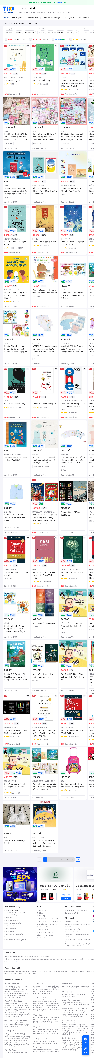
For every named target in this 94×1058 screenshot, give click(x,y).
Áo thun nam (37, 1000)
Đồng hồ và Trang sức (71, 1000)
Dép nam (44, 1031)
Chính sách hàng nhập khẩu (13, 934)
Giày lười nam (37, 1029)
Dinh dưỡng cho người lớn (16, 993)
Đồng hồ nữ (73, 1003)
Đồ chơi (24, 986)
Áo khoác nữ (49, 988)
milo (66, 972)
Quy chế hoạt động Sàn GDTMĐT (76, 910)
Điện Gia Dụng (10, 1050)
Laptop (80, 1016)
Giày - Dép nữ (38, 1015)
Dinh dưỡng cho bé (14, 991)
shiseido (7, 973)
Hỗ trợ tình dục (21, 1044)
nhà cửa (56, 12)
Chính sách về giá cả (72, 922)
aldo (77, 972)
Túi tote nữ (45, 1043)
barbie (34, 972)
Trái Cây (7, 1003)
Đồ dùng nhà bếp (10, 1052)
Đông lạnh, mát (18, 1007)
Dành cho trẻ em (14, 1013)
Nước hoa (12, 1044)
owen (39, 972)
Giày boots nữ (41, 1021)
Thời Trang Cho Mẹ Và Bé (12, 986)
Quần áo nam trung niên (45, 1009)
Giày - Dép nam (39, 1027)
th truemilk (27, 972)
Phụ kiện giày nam (43, 1033)
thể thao (68, 12)
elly (62, 972)
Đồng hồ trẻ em (84, 1004)
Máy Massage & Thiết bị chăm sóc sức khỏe (17, 1037)
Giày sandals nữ (44, 1019)
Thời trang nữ (38, 984)
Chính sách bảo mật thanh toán (47, 918)
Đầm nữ (40, 986)
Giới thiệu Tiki (41, 910)
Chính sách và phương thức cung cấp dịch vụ (77, 935)
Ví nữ (54, 1041)
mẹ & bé (40, 12)
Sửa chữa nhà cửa (72, 1025)
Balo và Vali (67, 984)
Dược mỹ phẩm (23, 1046)
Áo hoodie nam (42, 1003)
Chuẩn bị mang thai (15, 997)
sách (62, 12)
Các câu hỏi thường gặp (12, 915)
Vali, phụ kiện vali (82, 988)
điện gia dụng (24, 12)
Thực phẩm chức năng (15, 1035)
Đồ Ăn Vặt (69, 1046)
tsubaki (34, 973)
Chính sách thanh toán (72, 929)
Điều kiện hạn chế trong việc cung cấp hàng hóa (77, 925)
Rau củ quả (11, 1005)
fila (29, 973)
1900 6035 (13, 962)
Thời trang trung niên (44, 993)
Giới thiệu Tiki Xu (42, 929)
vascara (7, 972)
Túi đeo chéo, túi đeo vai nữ (42, 1041)
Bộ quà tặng (72, 1050)
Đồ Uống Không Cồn (74, 1048)
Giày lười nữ (50, 1021)
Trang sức (65, 1003)
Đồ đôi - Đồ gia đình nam (48, 1005)
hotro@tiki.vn (21, 937)
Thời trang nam (39, 997)
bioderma (57, 972)
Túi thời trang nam (40, 1047)
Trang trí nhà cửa (67, 1023)
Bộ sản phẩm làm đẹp (16, 1045)
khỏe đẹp (47, 12)
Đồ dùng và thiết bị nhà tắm (76, 1028)
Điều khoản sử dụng (43, 927)
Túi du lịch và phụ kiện (73, 986)
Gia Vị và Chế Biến (72, 1044)
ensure (45, 972)
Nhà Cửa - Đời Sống (70, 1020)
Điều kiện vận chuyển (44, 938)
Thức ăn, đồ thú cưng (15, 1015)
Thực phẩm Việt (22, 1005)
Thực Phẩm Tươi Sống (13, 1001)
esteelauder (19, 972)
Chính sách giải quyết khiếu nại (47, 924)
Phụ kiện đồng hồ (71, 1004)
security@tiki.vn (20, 940)
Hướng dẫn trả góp (10, 931)
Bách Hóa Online (69, 1038)
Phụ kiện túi (54, 1043)
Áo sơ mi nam (46, 1002)
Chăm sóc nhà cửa (17, 1016)
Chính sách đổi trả (10, 929)
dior (12, 972)
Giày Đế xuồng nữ (46, 1023)
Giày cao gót (37, 1017)
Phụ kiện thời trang (69, 992)
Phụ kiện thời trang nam (74, 995)
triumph (82, 972)
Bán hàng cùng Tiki (71, 913)
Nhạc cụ (77, 1032)
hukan (21, 973)
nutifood (89, 972)
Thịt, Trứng (14, 1003)
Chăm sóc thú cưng (68, 1040)
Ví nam (35, 1050)
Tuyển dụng (41, 916)
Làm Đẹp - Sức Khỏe (12, 1031)
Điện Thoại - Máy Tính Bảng (15, 1020)
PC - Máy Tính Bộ (71, 1016)
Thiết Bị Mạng (73, 1015)
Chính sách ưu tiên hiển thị (73, 932)
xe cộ (33, 12)
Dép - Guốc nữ (48, 1017)
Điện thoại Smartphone (12, 1023)
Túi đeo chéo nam (45, 1050)
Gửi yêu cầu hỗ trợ (10, 917)
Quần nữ (47, 986)
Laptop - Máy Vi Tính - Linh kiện (75, 1008)
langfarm (14, 973)
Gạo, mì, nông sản (15, 1009)
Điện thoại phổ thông (15, 1025)
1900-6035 (14, 910)
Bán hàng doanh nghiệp (45, 935)
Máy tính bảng (13, 1026)
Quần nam (46, 1000)
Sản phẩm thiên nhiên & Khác (16, 1039)
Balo (63, 986)
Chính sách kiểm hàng (11, 926)
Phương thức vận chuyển (12, 923)
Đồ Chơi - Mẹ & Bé (11, 984)
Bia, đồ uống (12, 1011)
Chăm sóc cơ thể (14, 1037)
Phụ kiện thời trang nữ (69, 994)
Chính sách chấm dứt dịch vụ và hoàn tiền (77, 940)
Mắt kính (80, 994)
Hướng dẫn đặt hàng (11, 920)
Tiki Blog (40, 913)
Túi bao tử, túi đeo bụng (51, 1051)
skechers (72, 972)
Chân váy (47, 990)
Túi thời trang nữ (40, 1039)
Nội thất (71, 1026)
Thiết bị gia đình (22, 1052)
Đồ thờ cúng (70, 1032)
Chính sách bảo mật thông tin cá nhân (49, 921)
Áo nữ (35, 986)
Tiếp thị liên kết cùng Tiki (45, 932)
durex (50, 972)
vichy (25, 973)
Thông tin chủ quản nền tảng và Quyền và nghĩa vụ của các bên (78, 945)
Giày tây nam (47, 1029)
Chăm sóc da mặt (10, 1033)
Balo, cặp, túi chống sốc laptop (75, 987)
